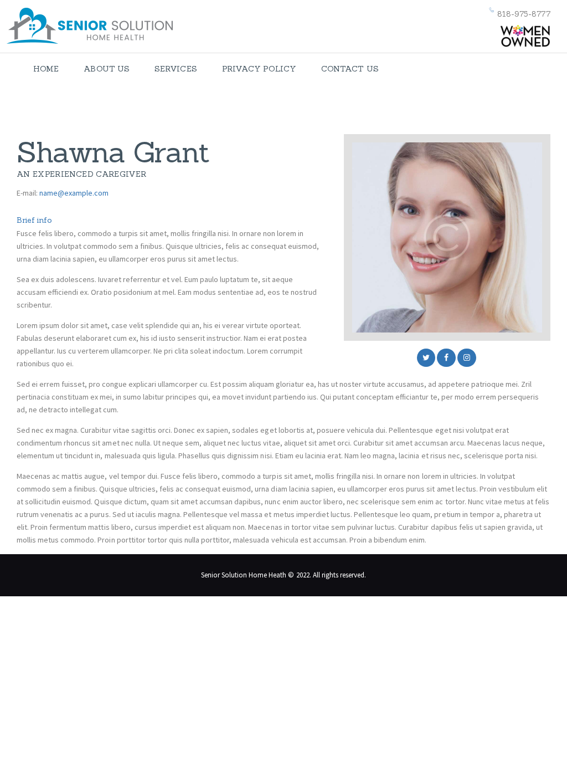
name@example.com (74, 193)
